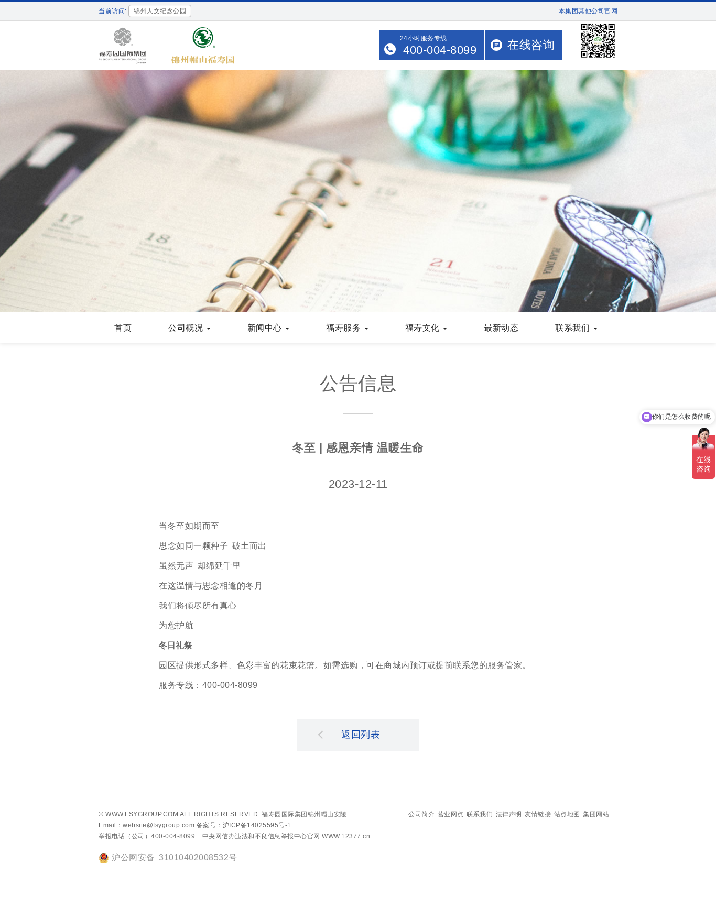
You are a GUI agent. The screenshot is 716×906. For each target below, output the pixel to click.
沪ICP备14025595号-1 (257, 825)
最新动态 (501, 327)
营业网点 (451, 814)
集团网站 (596, 814)
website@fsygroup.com (158, 825)
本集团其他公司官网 (588, 11)
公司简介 (421, 814)
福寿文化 (423, 327)
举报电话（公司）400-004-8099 (147, 836)
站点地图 (567, 814)
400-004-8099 (439, 50)
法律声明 (509, 814)
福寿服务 (344, 327)
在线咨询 (531, 44)
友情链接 (538, 814)
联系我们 (573, 327)
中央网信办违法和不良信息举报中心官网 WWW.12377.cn (286, 836)
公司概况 (186, 327)
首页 (123, 327)
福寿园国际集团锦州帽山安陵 (304, 814)
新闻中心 (266, 327)
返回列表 (360, 734)
